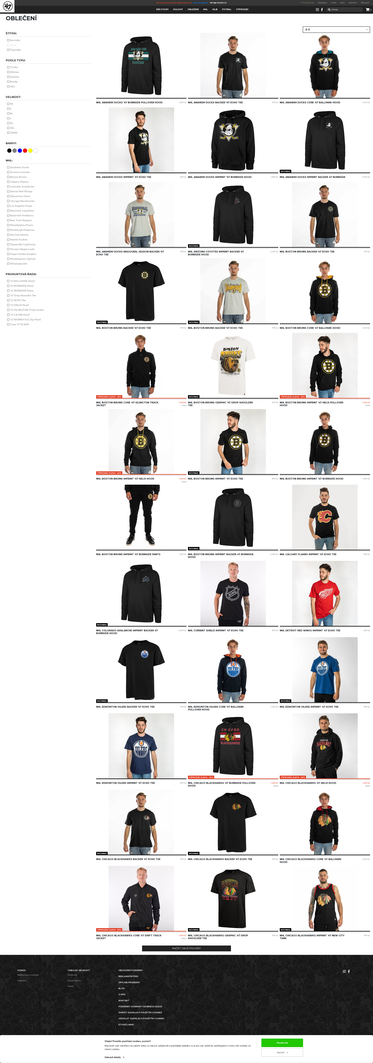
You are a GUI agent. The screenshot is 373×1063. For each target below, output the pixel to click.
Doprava (21, 980)
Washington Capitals (23, 258)
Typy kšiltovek (307, 3)
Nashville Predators (21, 215)
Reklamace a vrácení (28, 975)
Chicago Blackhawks (22, 201)
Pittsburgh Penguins (22, 230)
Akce (13, 45)
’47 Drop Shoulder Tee (23, 295)
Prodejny (322, 3)
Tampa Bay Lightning (22, 244)
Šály (12, 86)
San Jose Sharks (19, 234)
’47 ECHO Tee (18, 300)
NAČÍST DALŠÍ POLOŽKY (186, 948)
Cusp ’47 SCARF (19, 324)
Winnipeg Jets (18, 263)
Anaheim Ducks (19, 167)
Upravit (280, 1052)
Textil (70, 986)
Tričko (14, 67)
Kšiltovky (72, 975)
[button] (336, 29)
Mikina (14, 72)
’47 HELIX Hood (19, 305)
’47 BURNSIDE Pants (22, 290)
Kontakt (353, 3)
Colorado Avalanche (22, 186)
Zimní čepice (74, 980)
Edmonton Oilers (20, 196)
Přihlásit (365, 3)
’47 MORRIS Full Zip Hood (25, 319)
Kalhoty (14, 76)
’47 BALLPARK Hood (22, 281)
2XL (12, 128)
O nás (333, 3)
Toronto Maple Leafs (22, 249)
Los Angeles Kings (21, 205)
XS (11, 103)
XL (11, 123)
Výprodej (15, 49)
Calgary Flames (19, 181)
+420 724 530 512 (201, 3)
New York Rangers (21, 220)
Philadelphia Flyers (21, 225)
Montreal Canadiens (22, 210)
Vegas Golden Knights (23, 254)
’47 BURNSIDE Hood (21, 285)
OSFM (13, 132)
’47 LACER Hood (19, 314)
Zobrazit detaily (113, 1057)
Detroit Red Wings (21, 191)
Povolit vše (282, 1043)
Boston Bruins (18, 177)
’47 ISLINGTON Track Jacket (27, 310)
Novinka (15, 40)
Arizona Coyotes (20, 172)
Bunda (13, 81)
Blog (342, 3)
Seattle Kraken (19, 239)
